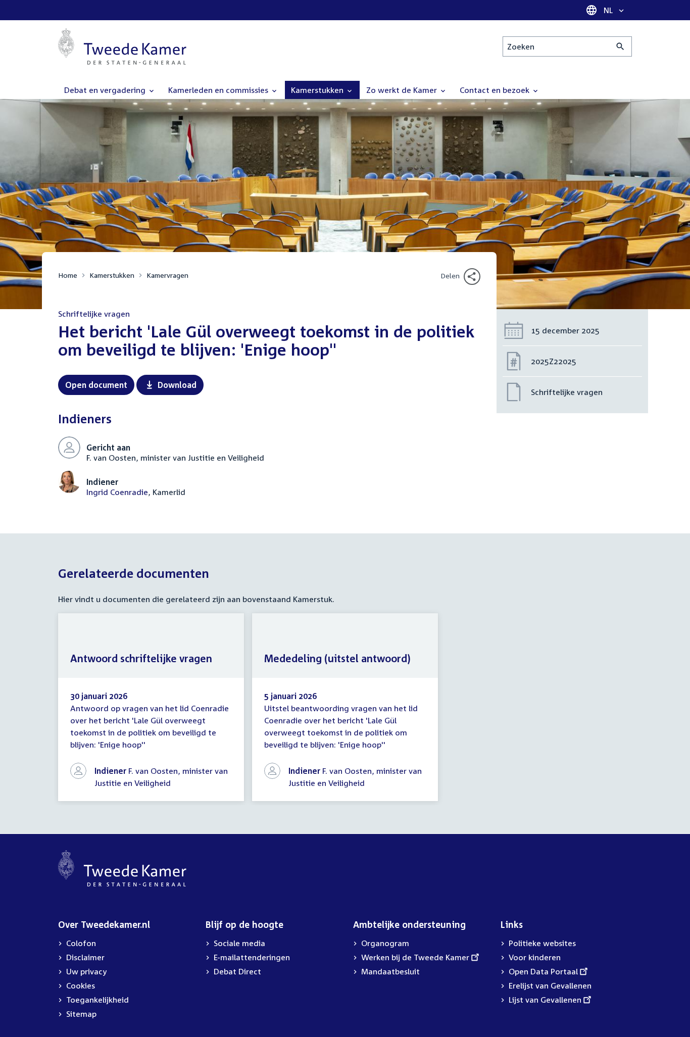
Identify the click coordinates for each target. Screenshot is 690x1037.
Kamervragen (167, 275)
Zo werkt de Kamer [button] (402, 90)
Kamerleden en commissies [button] (219, 90)
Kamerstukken (111, 275)
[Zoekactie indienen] (620, 46)
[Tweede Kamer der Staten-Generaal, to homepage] (122, 46)
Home (67, 275)
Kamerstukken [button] (318, 90)
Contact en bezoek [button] (495, 90)
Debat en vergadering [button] (105, 90)
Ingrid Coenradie (117, 492)
